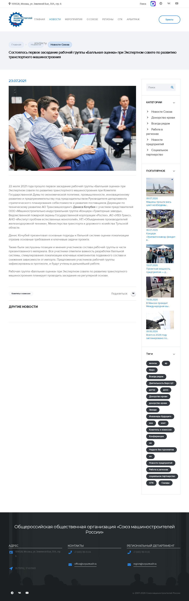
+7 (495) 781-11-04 (82, 551)
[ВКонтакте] (133, 293)
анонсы (153, 363)
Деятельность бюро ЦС (161, 383)
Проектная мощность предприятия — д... (158, 270)
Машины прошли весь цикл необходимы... (158, 203)
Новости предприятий (160, 463)
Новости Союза (161, 112)
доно (165, 389)
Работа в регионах (158, 469)
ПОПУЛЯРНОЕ (155, 170)
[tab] (161, 102)
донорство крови (158, 403)
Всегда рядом (160, 123)
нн (150, 456)
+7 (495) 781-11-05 (141, 551)
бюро (152, 370)
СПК (120, 19)
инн (151, 423)
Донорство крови (163, 117)
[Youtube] (176, 3)
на (150, 443)
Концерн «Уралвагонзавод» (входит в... (160, 237)
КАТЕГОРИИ (154, 102)
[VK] (168, 3)
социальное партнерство (162, 476)
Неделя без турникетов (161, 449)
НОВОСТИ (55, 19)
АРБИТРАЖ (133, 19)
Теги (149, 353)
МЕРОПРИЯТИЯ (73, 19)
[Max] (153, 3)
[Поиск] (172, 87)
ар (166, 363)
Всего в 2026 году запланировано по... (157, 336)
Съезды (165, 483)
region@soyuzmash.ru (145, 563)
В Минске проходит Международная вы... (158, 305)
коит (163, 423)
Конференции (156, 436)
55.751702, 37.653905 (25, 568)
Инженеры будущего (160, 416)
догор (152, 389)
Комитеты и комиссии (160, 429)
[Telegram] (160, 3)
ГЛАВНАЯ (39, 19)
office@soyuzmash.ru (85, 563)
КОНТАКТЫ (41, 43)
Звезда (153, 409)
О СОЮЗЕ (92, 19)
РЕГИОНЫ (107, 19)
